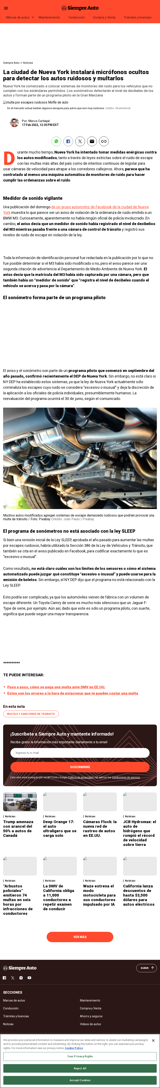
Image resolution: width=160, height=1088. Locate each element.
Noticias (28, 62)
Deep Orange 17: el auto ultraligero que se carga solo (59, 828)
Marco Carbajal (39, 121)
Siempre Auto (11, 62)
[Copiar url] (104, 141)
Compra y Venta (104, 17)
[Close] (153, 1040)
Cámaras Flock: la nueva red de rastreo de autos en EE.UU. (100, 828)
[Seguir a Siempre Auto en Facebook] (4, 978)
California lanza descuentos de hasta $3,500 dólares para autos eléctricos (139, 895)
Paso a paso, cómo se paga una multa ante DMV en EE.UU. (56, 687)
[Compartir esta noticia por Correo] (92, 141)
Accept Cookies (80, 1080)
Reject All (80, 1068)
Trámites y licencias (137, 17)
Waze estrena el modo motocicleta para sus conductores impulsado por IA (99, 895)
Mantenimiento (49, 17)
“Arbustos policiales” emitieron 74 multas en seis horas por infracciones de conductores (18, 900)
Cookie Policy (74, 1048)
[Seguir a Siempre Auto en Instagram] (21, 978)
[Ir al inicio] (19, 968)
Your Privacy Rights (80, 1056)
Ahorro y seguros (91, 1016)
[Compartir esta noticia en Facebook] (68, 141)
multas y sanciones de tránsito (31, 714)
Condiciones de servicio (126, 777)
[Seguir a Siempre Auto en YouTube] (29, 978)
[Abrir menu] (6, 8)
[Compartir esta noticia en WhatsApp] (56, 141)
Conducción (77, 17)
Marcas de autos (17, 17)
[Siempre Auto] (80, 8)
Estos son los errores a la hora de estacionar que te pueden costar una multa (72, 693)
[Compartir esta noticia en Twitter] (80, 141)
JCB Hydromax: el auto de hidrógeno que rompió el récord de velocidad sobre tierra (139, 833)
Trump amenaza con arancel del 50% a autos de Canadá (18, 828)
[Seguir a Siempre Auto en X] (13, 978)
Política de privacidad (80, 777)
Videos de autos (90, 1024)
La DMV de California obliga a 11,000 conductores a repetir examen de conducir (58, 897)
